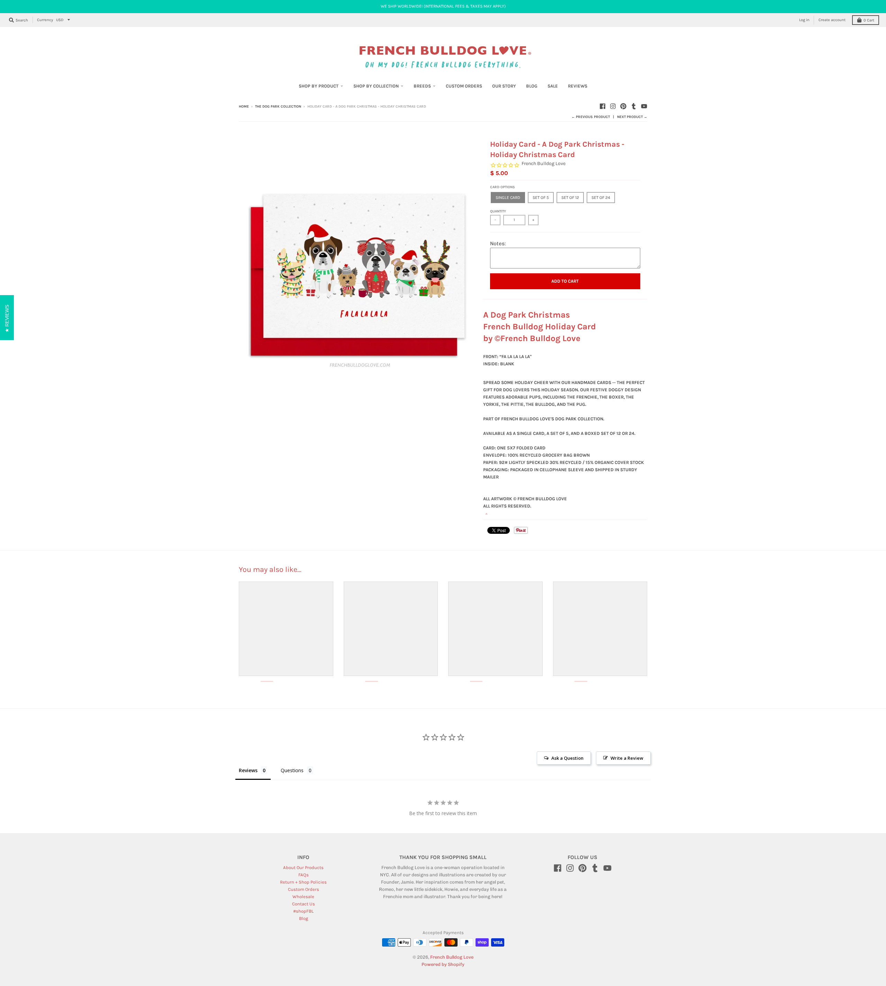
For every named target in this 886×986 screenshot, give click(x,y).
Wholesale (303, 896)
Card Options (502, 187)
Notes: (498, 243)
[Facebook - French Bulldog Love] (602, 106)
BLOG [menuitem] (531, 86)
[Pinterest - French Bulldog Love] (623, 106)
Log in (804, 20)
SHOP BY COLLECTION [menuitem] (376, 86)
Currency (45, 20)
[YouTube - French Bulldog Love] (644, 106)
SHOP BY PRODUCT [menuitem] (318, 86)
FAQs (303, 874)
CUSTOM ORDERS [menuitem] (464, 86)
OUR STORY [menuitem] (504, 86)
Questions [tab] (292, 770)
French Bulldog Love (544, 163)
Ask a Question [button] (567, 758)
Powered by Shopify (443, 964)
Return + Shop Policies (303, 882)
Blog (303, 918)
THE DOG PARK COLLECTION (278, 106)
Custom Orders (303, 889)
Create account (832, 20)
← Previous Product (590, 117)
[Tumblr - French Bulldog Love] (634, 106)
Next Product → (632, 117)
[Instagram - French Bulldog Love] (613, 106)
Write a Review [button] (627, 758)
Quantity (498, 211)
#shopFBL (303, 911)
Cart (869, 20)
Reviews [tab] (248, 770)
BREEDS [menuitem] (422, 86)
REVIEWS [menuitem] (577, 86)
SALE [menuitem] (553, 86)
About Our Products (303, 867)
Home (244, 106)
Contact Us (303, 903)
